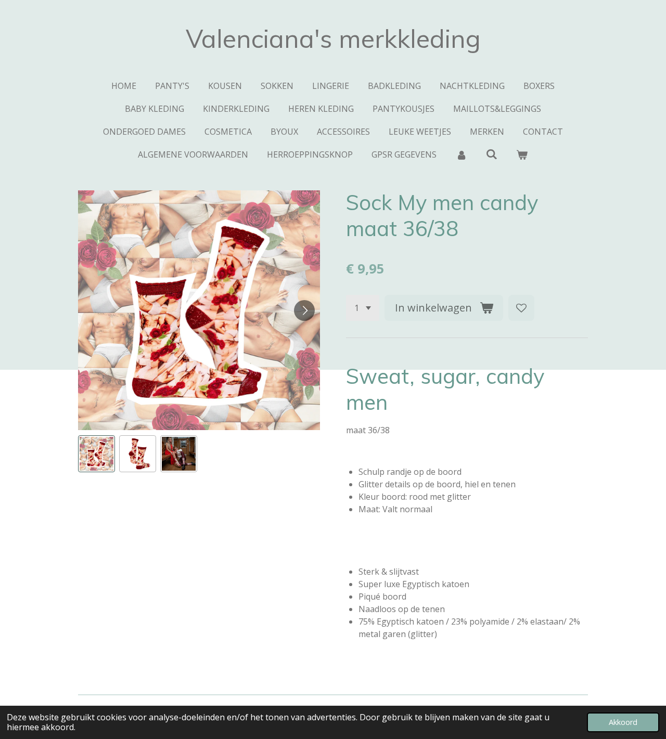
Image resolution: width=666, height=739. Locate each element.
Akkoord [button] (623, 722)
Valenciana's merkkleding (333, 38)
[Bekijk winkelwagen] (521, 154)
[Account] (461, 154)
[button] (96, 453)
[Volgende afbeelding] (304, 310)
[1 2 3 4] (362, 308)
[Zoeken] (491, 154)
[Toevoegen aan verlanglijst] (521, 308)
